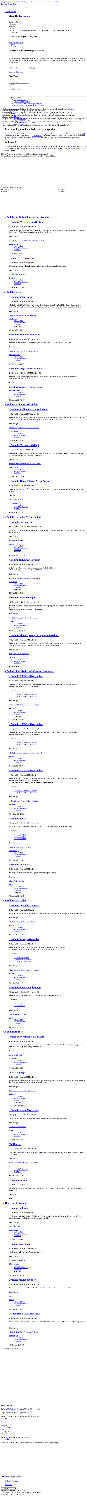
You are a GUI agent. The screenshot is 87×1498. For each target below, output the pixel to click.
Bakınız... (71, 109)
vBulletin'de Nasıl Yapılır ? (24, 597)
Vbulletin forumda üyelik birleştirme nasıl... (23, 618)
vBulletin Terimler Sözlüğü (24, 445)
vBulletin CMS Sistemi (21, 958)
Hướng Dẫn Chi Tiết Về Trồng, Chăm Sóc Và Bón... (27, 240)
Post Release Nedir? (16, 499)
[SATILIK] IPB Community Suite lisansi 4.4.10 (25, 1163)
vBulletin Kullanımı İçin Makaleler (28, 409)
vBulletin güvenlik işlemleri (24, 905)
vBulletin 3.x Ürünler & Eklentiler (25, 791)
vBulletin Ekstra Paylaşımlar (25, 987)
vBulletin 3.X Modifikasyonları (26, 770)
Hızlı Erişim (5, 1476)
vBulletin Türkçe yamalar (22, 1004)
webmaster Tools (14, 1031)
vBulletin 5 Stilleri (20, 835)
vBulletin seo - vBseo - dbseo (23, 961)
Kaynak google (17, 1072)
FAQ (39, 146)
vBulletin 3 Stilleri (20, 837)
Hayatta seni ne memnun (17, 274)
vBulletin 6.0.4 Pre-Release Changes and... (23, 351)
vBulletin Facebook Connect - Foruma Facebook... (26, 753)
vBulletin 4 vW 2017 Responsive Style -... (23, 1332)
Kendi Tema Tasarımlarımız (24, 1313)
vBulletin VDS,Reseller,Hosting (26, 222)
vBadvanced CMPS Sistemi (23, 960)
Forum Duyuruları (19, 1244)
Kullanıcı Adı (13, 22)
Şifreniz (12, 26)
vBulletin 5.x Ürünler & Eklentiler (25, 694)
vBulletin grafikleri (19, 864)
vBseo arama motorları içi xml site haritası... (24, 970)
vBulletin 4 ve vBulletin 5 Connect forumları (29, 671)
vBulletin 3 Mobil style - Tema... (20, 847)
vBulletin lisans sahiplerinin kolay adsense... (24, 315)
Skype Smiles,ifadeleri (16, 881)
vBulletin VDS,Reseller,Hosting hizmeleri (27, 217)
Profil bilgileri (18, 246)
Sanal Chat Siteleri (15, 1055)
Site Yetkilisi (57, 138)
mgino (7, 1439)
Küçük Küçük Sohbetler (22, 1279)
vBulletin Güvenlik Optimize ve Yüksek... (23, 922)
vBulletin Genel (13, 291)
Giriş (20, 100)
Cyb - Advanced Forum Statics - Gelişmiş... (24, 801)
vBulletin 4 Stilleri (20, 839)
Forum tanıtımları (19, 1180)
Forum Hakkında (18, 1208)
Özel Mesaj (17, 250)
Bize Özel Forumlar (16, 1203)
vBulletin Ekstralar (15, 900)
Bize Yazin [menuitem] (8, 1485)
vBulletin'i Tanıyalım (20, 296)
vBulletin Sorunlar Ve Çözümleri (23, 517)
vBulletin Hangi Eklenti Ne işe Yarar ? (30, 481)
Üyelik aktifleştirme (28, 104)
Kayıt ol (12, 45)
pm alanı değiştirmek (16, 540)
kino (10, 1296)
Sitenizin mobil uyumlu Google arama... (22, 1091)
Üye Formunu (37, 136)
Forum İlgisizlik (14, 1226)
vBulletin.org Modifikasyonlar (25, 368)
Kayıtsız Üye (24, 16)
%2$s (27, 1437)
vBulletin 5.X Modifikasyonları (26, 676)
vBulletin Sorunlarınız (21, 522)
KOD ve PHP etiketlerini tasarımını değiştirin (24, 705)
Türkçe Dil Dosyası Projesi (18, 1014)
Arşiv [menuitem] (7, 1483)
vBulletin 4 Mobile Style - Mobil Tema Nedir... (25, 464)
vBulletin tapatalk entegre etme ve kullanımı (24, 428)
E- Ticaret (15, 1144)
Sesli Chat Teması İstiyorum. (19, 654)
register (73, 146)
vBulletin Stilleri (18, 818)
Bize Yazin (13, 46)
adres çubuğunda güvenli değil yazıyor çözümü (25, 578)
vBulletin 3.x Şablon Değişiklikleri (25, 792)
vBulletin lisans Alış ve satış (24, 1110)
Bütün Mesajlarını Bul (21, 248)
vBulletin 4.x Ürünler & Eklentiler (25, 743)
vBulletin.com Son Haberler (24, 334)
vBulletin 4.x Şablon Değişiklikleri (25, 744)
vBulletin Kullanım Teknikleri (21, 404)
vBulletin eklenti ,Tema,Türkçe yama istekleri (34, 635)
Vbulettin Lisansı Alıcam (17, 1127)
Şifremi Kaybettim (11, 138)
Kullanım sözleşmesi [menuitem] (12, 1481)
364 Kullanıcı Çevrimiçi (15, 1409)
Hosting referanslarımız (22, 258)
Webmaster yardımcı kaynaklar (26, 1036)
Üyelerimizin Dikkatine (17, 1260)
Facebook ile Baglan (16, 43)
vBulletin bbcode (19, 1006)
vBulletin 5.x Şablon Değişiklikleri (25, 696)
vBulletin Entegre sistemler (24, 939)
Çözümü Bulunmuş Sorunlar (25, 559)
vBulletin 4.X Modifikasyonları (26, 724)
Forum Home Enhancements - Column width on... (26, 387)
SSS (83, 134)
